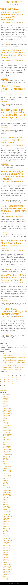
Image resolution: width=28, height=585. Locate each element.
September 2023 (7, 454)
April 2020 (5, 525)
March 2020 (6, 526)
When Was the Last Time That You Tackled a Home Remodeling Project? (14, 277)
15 (8, 379)
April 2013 (5, 578)
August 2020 (6, 518)
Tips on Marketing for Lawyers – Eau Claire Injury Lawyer (12, 140)
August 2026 (6, 394)
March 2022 (6, 485)
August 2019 (6, 528)
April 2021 (5, 504)
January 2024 (6, 447)
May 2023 (5, 461)
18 (20, 379)
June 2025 (6, 418)
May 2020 (5, 523)
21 (4, 381)
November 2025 (7, 410)
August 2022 (6, 477)
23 (12, 381)
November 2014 (7, 545)
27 (1, 383)
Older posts (3, 339)
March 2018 (6, 533)
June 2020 (6, 521)
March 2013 (6, 579)
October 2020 (6, 514)
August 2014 (6, 550)
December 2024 (7, 429)
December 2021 (7, 490)
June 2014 (6, 554)
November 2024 (7, 430)
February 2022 (7, 487)
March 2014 (6, 559)
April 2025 (5, 422)
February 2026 (7, 405)
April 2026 (5, 401)
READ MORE (4, 42)
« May (1, 390)
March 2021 (6, 506)
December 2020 (7, 511)
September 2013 (7, 569)
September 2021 (7, 495)
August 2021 (6, 497)
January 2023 (6, 468)
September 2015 (7, 540)
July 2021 (5, 499)
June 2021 (6, 501)
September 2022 (7, 475)
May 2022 (5, 482)
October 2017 (6, 535)
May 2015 (5, 543)
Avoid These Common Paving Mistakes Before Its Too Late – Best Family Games (14, 210)
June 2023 (6, 459)
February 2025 (7, 425)
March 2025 (6, 424)
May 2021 (5, 502)
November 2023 (7, 451)
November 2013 (7, 566)
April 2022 (5, 483)
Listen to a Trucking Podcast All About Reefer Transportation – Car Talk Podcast (14, 54)
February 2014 (7, 561)
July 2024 (5, 437)
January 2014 (6, 562)
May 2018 (5, 530)
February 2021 (7, 507)
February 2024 (7, 446)
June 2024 (6, 439)
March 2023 (6, 465)
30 (12, 383)
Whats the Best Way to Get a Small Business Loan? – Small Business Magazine (13, 175)
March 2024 (6, 444)
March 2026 (6, 403)
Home (7, 44)
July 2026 (5, 396)
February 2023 (7, 466)
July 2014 (5, 552)
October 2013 (6, 567)
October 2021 (6, 494)
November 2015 (7, 537)
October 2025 (6, 412)
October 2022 (6, 473)
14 (4, 379)
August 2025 (6, 415)
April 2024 (5, 442)
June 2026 (6, 398)
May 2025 (5, 420)
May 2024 (5, 441)
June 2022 (6, 480)
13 (1, 379)
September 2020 (7, 516)
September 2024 (7, 434)
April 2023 (5, 463)
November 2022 (7, 471)
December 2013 (7, 564)
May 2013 (5, 576)
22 (8, 381)
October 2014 (6, 547)
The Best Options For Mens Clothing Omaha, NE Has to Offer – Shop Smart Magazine (13, 114)
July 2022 (5, 478)
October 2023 (6, 453)
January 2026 (6, 406)
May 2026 (5, 400)
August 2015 (6, 542)
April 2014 (5, 557)
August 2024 (6, 436)
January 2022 (6, 489)
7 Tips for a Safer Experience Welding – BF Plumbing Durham (14, 311)
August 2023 (6, 456)
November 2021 (7, 492)
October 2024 (6, 432)
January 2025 (6, 427)
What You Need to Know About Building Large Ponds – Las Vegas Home (13, 244)
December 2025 (7, 408)
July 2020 (5, 519)
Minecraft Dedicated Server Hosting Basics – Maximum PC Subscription (13, 16)
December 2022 (7, 470)
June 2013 (6, 574)
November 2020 (7, 513)
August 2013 (6, 571)
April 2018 (5, 531)
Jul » (5, 390)
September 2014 (7, 549)
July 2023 (5, 458)
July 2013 (5, 573)
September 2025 (7, 413)
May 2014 (5, 555)
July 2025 (5, 417)
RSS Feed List (14, 2)
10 (16, 377)
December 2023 (7, 449)
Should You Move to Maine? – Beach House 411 (13, 89)
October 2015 (6, 538)
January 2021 (6, 509)
